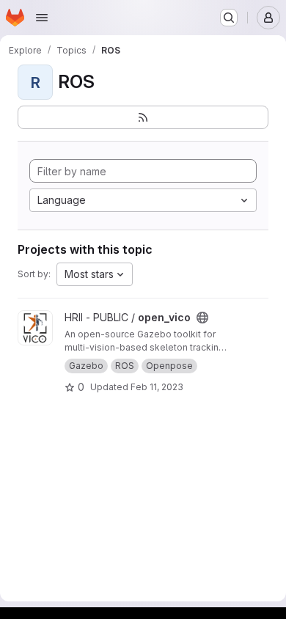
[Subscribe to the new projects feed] (143, 117)
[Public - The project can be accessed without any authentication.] (202, 317)
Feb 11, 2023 (157, 386)
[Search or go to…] (229, 17)
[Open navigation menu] (42, 17)
